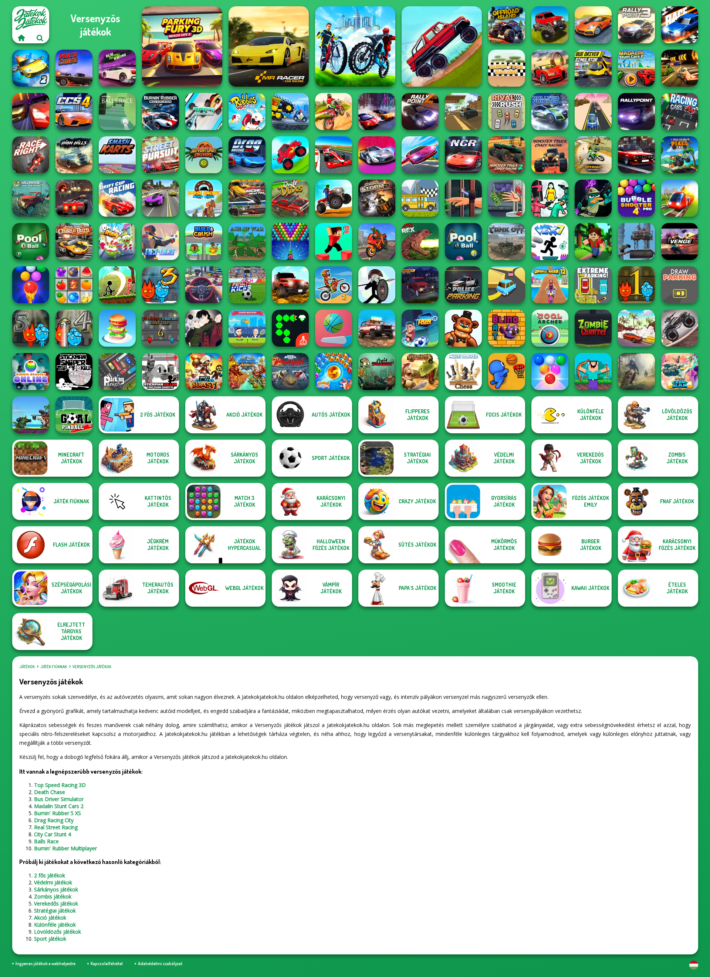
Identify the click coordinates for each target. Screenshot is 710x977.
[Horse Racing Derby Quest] (203, 198)
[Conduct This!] (679, 198)
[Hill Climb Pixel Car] (679, 154)
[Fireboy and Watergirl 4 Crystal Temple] (73, 328)
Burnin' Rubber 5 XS (57, 813)
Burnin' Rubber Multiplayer (65, 848)
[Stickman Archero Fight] (117, 284)
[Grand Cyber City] (376, 154)
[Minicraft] (593, 241)
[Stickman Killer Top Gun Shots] (160, 371)
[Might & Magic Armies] (247, 371)
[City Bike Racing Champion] (355, 46)
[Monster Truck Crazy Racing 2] (506, 154)
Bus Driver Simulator (59, 799)
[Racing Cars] (679, 111)
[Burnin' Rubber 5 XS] (679, 68)
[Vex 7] (549, 241)
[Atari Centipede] (290, 328)
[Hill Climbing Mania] (442, 46)
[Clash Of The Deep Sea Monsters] (30, 414)
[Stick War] (376, 284)
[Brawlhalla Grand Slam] (679, 371)
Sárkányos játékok (56, 889)
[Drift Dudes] (290, 198)
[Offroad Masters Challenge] (376, 328)
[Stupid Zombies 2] (376, 371)
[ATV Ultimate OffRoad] (333, 198)
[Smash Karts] (117, 154)
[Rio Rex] (420, 241)
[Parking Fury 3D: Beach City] (463, 111)
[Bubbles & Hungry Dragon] (333, 371)
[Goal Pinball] (73, 414)
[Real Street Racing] (117, 68)
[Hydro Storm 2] (376, 198)
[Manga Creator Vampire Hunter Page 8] (203, 328)
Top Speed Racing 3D (60, 784)
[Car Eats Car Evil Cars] (290, 111)
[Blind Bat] (506, 328)
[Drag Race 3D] (679, 24)
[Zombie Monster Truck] (679, 328)
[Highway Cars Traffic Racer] (636, 154)
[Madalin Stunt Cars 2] (636, 68)
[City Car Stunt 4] (73, 111)
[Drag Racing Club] (247, 154)
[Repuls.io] (160, 241)
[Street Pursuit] (160, 154)
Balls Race (46, 841)
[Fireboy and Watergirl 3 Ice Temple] (160, 284)
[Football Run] (420, 328)
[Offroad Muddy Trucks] (549, 24)
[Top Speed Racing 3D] (549, 68)
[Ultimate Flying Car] (420, 154)
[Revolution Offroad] (290, 284)
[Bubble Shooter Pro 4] (636, 198)
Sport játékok (50, 938)
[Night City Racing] (463, 154)
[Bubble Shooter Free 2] (30, 284)
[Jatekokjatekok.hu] (21, 37)
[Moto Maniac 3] (636, 371)
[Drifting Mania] (636, 328)
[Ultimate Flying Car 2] (30, 68)
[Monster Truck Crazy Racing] (549, 154)
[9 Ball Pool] (30, 241)
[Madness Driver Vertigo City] (593, 24)
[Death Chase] (73, 68)
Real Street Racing (56, 827)
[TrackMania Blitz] (203, 111)
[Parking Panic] (117, 371)
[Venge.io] (679, 241)
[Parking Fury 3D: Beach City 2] (182, 46)
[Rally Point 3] (636, 24)
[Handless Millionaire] (506, 198)
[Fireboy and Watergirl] (636, 284)
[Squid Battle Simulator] (549, 198)
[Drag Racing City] (30, 111)
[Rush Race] (593, 111)
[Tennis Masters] (247, 328)
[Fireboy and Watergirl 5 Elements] (30, 328)
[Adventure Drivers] (203, 154)
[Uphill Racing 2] (290, 154)
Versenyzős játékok (91, 666)
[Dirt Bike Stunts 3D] (333, 111)
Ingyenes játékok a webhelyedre (45, 963)
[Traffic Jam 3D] (203, 284)
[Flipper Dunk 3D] (333, 328)
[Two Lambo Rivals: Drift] (376, 111)
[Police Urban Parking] (463, 284)
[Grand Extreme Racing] (333, 154)
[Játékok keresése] (40, 37)
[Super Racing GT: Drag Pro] (247, 198)
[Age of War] (247, 241)
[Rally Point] (636, 111)
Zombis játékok (52, 896)
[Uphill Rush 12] (549, 284)
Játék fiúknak (53, 666)
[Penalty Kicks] (247, 284)
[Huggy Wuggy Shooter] (463, 328)
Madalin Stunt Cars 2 (59, 806)
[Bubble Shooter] (290, 241)
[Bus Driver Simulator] (593, 68)
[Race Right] (30, 154)
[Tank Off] (506, 241)
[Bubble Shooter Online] (30, 371)
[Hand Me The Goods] (463, 198)
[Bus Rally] (420, 198)
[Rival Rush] (506, 111)
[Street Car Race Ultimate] (160, 198)
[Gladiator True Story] (420, 371)
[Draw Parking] (679, 284)
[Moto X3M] (333, 284)
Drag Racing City (54, 820)
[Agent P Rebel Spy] (593, 198)
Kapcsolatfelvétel (107, 963)
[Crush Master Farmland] (73, 284)
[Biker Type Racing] (506, 68)
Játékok (27, 666)
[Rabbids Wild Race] (247, 111)
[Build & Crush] (203, 241)
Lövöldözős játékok (57, 931)
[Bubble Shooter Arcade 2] (549, 371)
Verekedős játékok (56, 903)
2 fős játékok (49, 875)
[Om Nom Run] (117, 241)
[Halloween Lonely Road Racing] (30, 198)
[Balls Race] (117, 111)
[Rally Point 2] (549, 111)
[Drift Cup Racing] (117, 198)
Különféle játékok (55, 924)
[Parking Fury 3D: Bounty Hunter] (420, 284)
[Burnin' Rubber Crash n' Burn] (73, 241)
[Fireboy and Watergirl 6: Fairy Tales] (160, 328)
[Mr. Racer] (269, 46)
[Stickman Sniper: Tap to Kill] (73, 371)
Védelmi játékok (53, 882)
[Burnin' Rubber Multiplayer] (160, 111)
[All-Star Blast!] (203, 371)
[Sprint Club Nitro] (73, 198)
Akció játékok (50, 917)
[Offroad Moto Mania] (593, 154)
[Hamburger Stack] (117, 328)
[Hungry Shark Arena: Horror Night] (290, 371)
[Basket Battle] (506, 371)
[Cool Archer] (549, 328)
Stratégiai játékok (55, 910)
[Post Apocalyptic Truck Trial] (636, 241)
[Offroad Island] (506, 24)
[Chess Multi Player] (463, 371)
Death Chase (49, 792)
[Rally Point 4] (420, 111)
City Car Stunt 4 (52, 834)
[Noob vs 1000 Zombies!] (593, 371)
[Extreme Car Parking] (593, 284)
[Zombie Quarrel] (593, 328)
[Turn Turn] (506, 284)
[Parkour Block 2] (333, 241)
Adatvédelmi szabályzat (160, 963)
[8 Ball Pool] (463, 241)
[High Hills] (73, 154)
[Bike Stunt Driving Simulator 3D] (376, 241)
